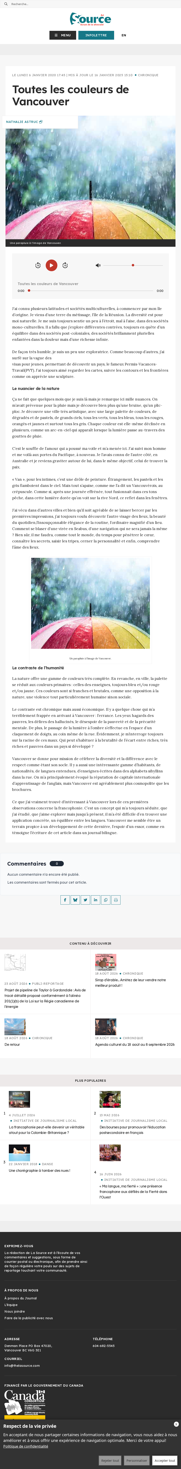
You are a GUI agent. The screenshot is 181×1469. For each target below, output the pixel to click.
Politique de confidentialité (25, 1446)
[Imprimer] (115, 900)
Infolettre (96, 35)
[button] (62, 35)
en (124, 35)
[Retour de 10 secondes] (38, 265)
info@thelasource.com (22, 1366)
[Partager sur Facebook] (65, 900)
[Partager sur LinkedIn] (95, 900)
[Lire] (51, 265)
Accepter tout (165, 1460)
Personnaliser (136, 1460)
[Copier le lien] (105, 900)
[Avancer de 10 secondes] (65, 265)
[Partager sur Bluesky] (75, 900)
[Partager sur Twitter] (85, 900)
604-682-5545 (104, 1346)
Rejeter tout (110, 1460)
